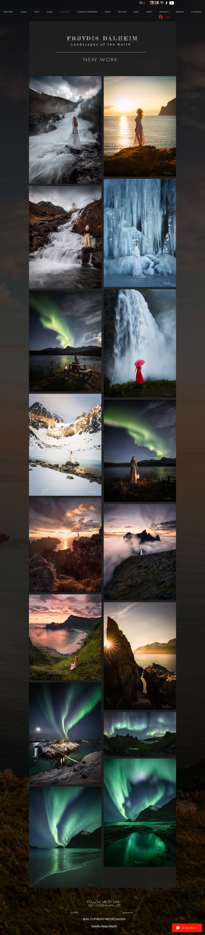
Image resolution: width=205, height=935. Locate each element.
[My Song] (172, 3)
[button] (142, 2)
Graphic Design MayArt (104, 926)
